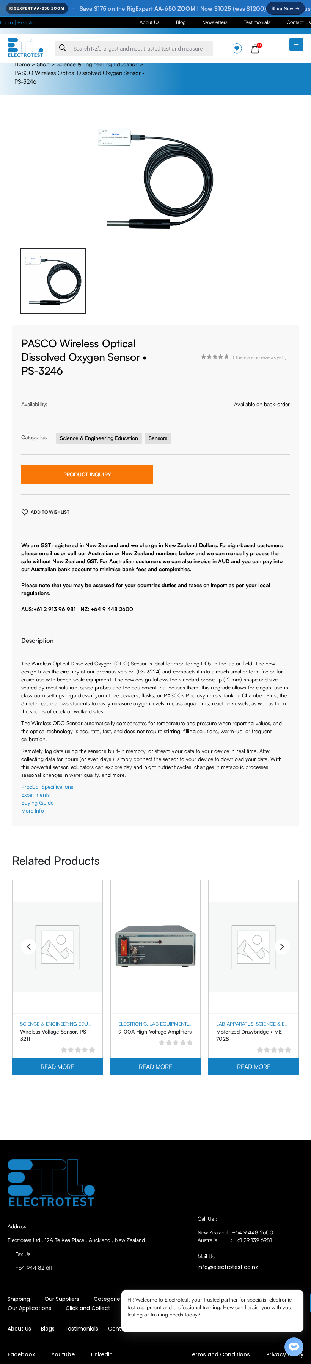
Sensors (158, 438)
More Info (32, 810)
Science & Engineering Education (97, 64)
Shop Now (286, 8)
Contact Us (299, 22)
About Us (150, 22)
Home (22, 64)
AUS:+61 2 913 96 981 (48, 609)
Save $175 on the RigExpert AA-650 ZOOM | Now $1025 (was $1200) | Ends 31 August (167, 8)
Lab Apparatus (234, 1024)
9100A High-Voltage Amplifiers (155, 1031)
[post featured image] (57, 947)
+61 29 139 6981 (253, 1240)
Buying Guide (37, 802)
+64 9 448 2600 (252, 1232)
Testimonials (257, 22)
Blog (181, 22)
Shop (43, 64)
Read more (57, 1066)
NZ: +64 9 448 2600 (106, 609)
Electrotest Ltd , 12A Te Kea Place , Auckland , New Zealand (76, 1240)
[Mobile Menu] (296, 44)
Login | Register (18, 22)
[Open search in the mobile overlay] (134, 48)
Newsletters (215, 22)
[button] (28, 946)
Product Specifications (47, 786)
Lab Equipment (168, 1024)
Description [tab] (37, 640)
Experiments (35, 794)
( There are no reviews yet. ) (259, 357)
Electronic (132, 1024)
